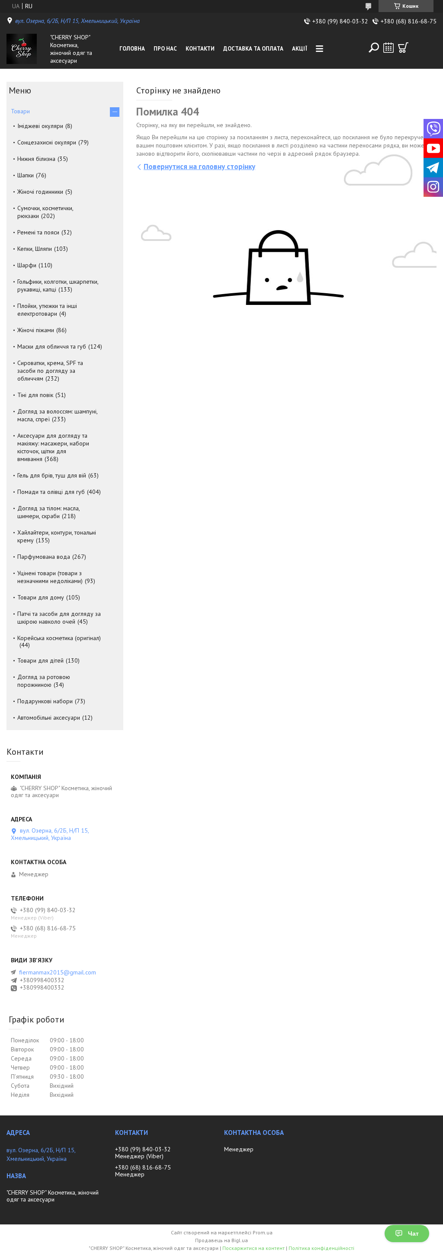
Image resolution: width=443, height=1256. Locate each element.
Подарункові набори (45, 701)
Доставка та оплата (253, 48)
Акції (299, 48)
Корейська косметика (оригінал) (59, 638)
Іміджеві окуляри (40, 126)
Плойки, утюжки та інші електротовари (47, 309)
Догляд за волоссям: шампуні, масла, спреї (57, 415)
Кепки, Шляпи (34, 249)
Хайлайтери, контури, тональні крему (56, 536)
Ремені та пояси (38, 232)
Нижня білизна (36, 159)
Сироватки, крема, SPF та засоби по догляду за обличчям (50, 370)
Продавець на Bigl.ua (221, 1240)
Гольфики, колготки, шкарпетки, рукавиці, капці (57, 285)
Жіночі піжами (35, 330)
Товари (20, 111)
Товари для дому (40, 597)
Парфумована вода (43, 557)
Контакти (200, 48)
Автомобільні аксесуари (48, 717)
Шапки (25, 175)
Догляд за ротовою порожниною (43, 681)
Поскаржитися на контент (253, 1248)
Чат (413, 1233)
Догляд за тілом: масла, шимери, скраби (48, 512)
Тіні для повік (35, 395)
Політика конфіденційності (321, 1248)
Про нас (165, 48)
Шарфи (26, 265)
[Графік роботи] (388, 47)
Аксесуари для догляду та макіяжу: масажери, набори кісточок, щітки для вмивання (53, 447)
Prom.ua (263, 1232)
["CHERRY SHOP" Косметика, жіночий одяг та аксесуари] (26, 49)
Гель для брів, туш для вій (51, 475)
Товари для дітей (40, 660)
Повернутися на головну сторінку (199, 166)
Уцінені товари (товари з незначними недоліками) (50, 577)
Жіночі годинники (40, 191)
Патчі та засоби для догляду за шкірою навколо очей (59, 617)
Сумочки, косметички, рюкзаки (45, 212)
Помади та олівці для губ (51, 492)
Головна (132, 48)
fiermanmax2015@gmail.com (57, 972)
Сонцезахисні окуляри (46, 142)
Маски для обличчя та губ (51, 346)
